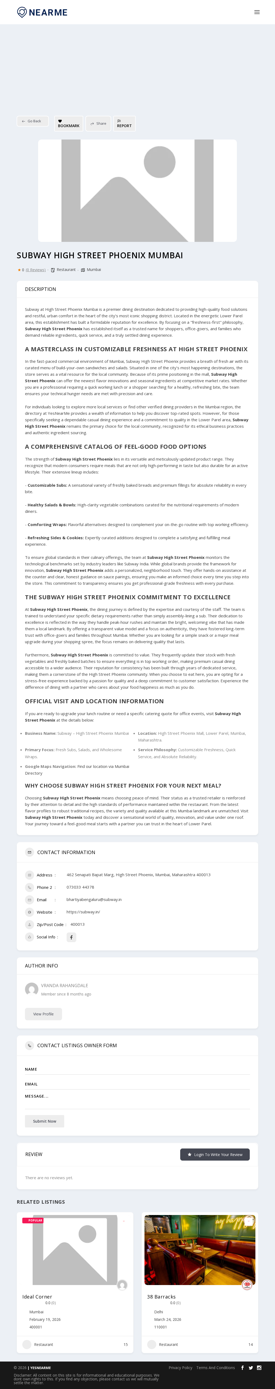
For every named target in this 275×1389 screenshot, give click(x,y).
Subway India (136, 563)
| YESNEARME (39, 1367)
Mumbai (94, 269)
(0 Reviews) (36, 270)
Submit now (44, 1121)
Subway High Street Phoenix (152, 361)
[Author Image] (122, 1285)
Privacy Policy (180, 1367)
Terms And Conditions (215, 1367)
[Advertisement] (137, 64)
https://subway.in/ (83, 911)
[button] (20, 1284)
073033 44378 (80, 887)
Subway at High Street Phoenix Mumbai (61, 309)
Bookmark (68, 125)
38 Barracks (161, 1296)
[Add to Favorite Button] (124, 1222)
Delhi (158, 1311)
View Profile (43, 1013)
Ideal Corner (37, 1296)
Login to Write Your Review (218, 1154)
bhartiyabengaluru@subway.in (94, 899)
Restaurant (66, 269)
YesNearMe (59, 413)
